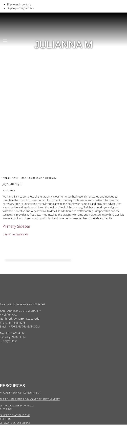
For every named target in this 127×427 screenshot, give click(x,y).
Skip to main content (19, 4)
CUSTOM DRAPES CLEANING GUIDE (20, 393)
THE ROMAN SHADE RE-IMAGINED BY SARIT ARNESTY (30, 399)
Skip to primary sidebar (20, 8)
